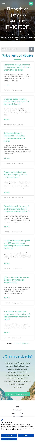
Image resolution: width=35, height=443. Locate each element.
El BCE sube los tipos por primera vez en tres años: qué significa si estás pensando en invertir (17, 315)
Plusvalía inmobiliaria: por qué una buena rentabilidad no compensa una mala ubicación (17, 209)
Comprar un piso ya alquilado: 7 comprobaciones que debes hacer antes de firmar (17, 67)
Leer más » (7, 85)
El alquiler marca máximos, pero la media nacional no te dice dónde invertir (16, 101)
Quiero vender (17, 410)
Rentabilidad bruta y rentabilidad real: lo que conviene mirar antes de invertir (14, 137)
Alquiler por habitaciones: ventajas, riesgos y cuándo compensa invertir (15, 175)
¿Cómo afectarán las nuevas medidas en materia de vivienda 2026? (16, 280)
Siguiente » (25, 343)
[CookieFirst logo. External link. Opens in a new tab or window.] (2, 420)
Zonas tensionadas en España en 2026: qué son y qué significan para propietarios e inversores (17, 244)
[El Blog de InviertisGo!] (4, 3)
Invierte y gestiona (17, 413)
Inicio (17, 407)
